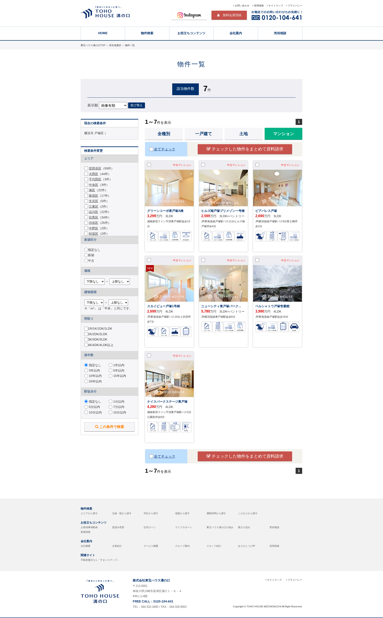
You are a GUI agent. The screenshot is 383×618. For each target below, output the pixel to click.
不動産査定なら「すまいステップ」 (100, 560)
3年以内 (94, 370)
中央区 (93, 185)
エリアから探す (89, 513)
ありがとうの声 (246, 546)
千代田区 (95, 179)
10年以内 (95, 376)
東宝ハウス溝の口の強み (220, 527)
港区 (92, 190)
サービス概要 (151, 546)
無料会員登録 (230, 15)
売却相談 (280, 33)
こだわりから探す (248, 513)
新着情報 (85, 532)
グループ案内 (182, 546)
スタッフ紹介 (214, 546)
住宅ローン (150, 527)
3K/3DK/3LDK (97, 339)
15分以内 (119, 412)
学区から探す (151, 513)
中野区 (93, 228)
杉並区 (93, 233)
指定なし (94, 250)
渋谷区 (93, 222)
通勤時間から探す (216, 513)
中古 (91, 260)
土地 (243, 133)
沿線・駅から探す (122, 513)
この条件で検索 (111, 427)
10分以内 (95, 412)
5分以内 (94, 407)
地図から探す (182, 513)
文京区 (93, 201)
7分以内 (118, 407)
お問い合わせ (241, 5)
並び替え (136, 105)
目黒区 (93, 217)
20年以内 (95, 381)
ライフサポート (183, 527)
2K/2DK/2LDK (97, 334)
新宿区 (93, 195)
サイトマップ (275, 5)
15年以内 (119, 376)
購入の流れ (244, 527)
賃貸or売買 (118, 527)
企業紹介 (117, 546)
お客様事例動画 (89, 527)
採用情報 (258, 5)
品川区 (93, 212)
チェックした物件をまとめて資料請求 (247, 149)
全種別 (164, 133)
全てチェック (164, 149)
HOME (102, 33)
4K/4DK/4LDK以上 (100, 345)
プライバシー (294, 5)
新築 (91, 255)
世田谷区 (95, 168)
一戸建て (203, 133)
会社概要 (85, 546)
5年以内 (118, 370)
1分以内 (118, 401)
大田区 (93, 174)
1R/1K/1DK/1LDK (100, 328)
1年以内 (118, 365)
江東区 (93, 206)
